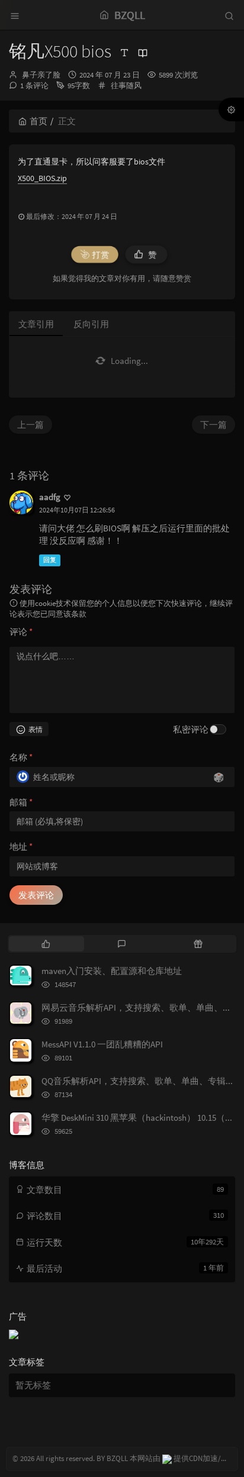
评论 (21, 631)
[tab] (46, 944)
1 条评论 (34, 85)
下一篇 (213, 424)
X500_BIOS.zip (42, 178)
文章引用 (36, 324)
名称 (21, 757)
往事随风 (126, 85)
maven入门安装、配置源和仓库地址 (111, 970)
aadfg (49, 496)
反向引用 (91, 324)
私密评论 (190, 729)
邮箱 (21, 802)
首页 (38, 121)
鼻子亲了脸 (41, 75)
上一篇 (30, 424)
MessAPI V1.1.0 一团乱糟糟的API (102, 1044)
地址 (21, 846)
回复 (49, 560)
